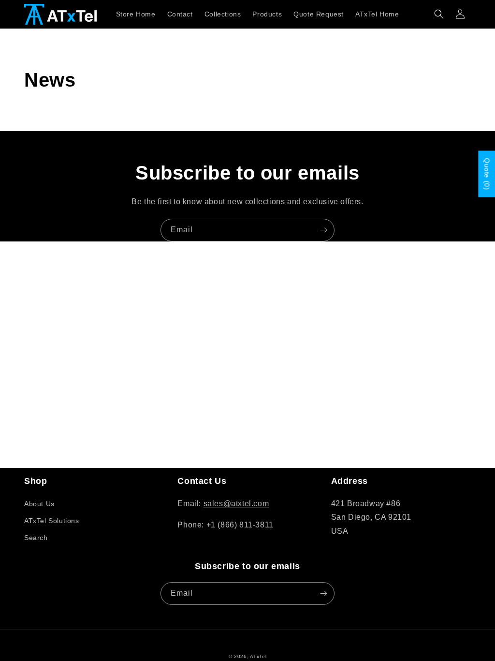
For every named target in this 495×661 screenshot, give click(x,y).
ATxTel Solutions (51, 521)
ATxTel (258, 656)
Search (36, 537)
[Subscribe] (323, 230)
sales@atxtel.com (236, 503)
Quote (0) (487, 174)
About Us (39, 504)
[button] (439, 14)
